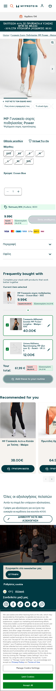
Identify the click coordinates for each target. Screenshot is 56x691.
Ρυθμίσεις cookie (13, 584)
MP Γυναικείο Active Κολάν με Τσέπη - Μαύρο (18, 443)
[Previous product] (46, 479)
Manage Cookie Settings (28, 668)
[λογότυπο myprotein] (26, 6)
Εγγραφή (13, 574)
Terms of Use (34, 662)
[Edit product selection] (48, 325)
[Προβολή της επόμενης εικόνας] (52, 69)
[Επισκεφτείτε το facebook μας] (13, 604)
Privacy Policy (18, 662)
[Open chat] (42, 604)
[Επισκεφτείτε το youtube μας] (27, 604)
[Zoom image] (52, 42)
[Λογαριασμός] (42, 6)
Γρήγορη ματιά (20, 469)
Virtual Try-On (40, 141)
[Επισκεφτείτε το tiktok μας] (20, 604)
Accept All (28, 685)
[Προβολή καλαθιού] (50, 6)
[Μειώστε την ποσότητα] (7, 191)
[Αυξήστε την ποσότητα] (18, 191)
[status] (13, 191)
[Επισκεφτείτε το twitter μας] (35, 604)
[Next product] (52, 479)
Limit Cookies (28, 677)
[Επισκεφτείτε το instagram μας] (6, 604)
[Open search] (12, 6)
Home (6, 35)
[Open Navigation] (5, 6)
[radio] (9, 153)
